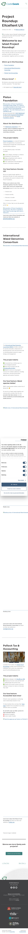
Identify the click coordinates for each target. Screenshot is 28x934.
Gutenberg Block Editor (9, 368)
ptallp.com (12, 822)
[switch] (25, 467)
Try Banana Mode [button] (22, 931)
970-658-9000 (14, 885)
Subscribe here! (17, 87)
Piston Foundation (9, 65)
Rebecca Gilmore (19, 29)
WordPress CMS (21, 679)
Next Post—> (22, 863)
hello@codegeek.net (14, 882)
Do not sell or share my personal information (14, 493)
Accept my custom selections (14, 488)
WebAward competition (11, 126)
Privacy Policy (12, 931)
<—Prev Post (5, 863)
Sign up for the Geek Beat (14, 893)
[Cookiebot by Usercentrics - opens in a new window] (21, 440)
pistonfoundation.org (8, 218)
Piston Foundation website (11, 117)
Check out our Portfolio (14, 853)
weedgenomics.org (8, 629)
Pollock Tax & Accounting (11, 73)
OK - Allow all (14, 484)
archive (17, 900)
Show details (21, 480)
